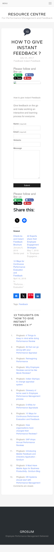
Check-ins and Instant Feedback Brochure (18, 240)
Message (17, 148)
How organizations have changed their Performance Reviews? (26, 429)
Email (19, 131)
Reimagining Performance (26, 360)
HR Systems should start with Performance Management (28, 479)
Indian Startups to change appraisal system (28, 381)
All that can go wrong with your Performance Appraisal (27, 349)
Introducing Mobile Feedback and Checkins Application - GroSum (26, 455)
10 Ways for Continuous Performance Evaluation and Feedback (19, 268)
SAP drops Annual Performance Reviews (25, 442)
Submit (27, 185)
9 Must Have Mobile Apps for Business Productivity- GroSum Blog (28, 468)
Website (17, 140)
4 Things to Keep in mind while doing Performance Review (27, 338)
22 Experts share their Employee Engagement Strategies (33, 241)
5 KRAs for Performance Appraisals (27, 406)
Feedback (18, 60)
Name (19, 123)
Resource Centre (27, 14)
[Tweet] (23, 296)
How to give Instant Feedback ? (27, 47)
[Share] (16, 296)
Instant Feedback (32, 60)
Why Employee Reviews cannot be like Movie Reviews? (27, 370)
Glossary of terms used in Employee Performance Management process (28, 394)
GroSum (27, 532)
